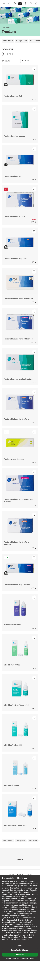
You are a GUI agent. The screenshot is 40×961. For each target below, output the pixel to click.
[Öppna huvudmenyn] (4, 3)
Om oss (11, 875)
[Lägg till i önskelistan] (34, 69)
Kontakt (20, 875)
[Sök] (9, 3)
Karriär (29, 875)
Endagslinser (21, 840)
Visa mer (20, 859)
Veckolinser (33, 840)
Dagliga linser (21, 41)
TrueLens (5, 27)
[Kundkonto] (25, 3)
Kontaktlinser (8, 41)
